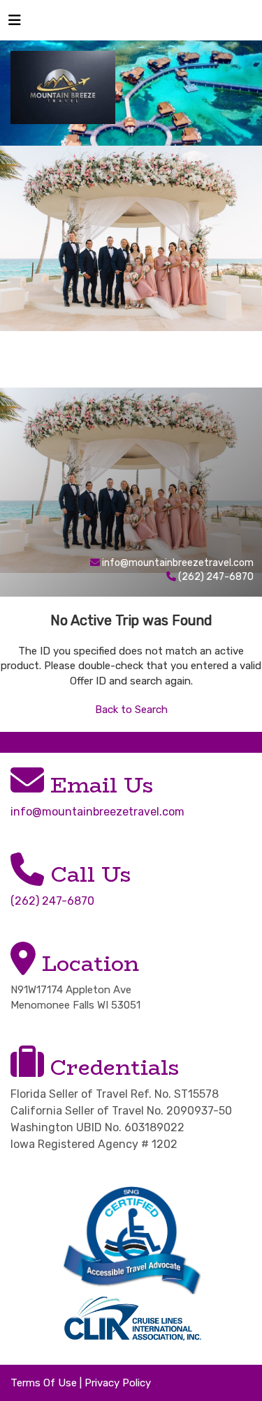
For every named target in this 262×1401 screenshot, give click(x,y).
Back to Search (131, 709)
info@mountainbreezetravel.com (178, 563)
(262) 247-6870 (52, 901)
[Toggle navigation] (14, 24)
